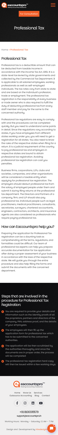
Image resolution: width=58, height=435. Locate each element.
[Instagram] (25, 403)
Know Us (27, 392)
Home (4, 49)
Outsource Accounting (21, 395)
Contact (46, 395)
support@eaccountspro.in (29, 415)
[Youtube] (41, 403)
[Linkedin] (33, 403)
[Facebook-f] (17, 403)
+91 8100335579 (29, 412)
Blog (37, 395)
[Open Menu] (53, 5)
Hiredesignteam (44, 429)
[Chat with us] (51, 428)
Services (38, 392)
